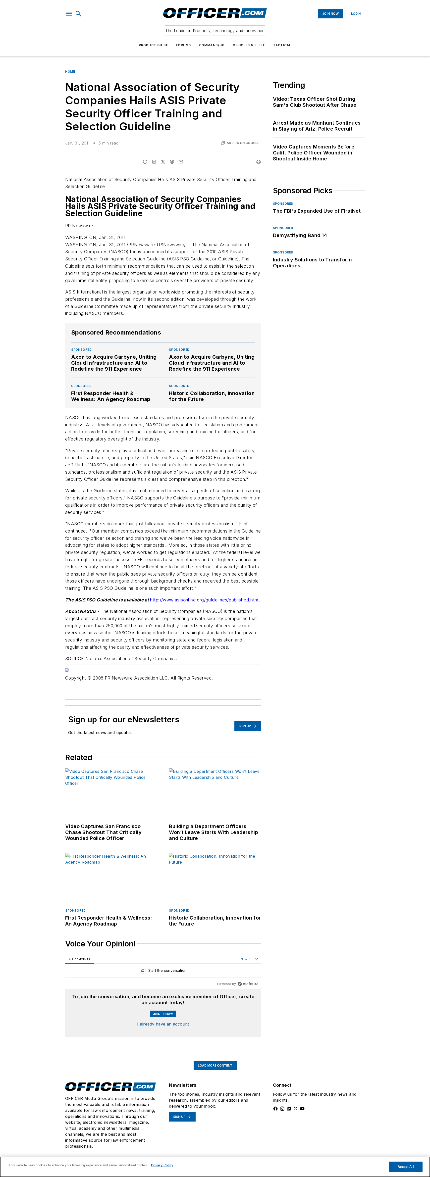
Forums (183, 45)
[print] (258, 161)
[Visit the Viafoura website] (248, 984)
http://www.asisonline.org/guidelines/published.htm (204, 599)
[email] (180, 161)
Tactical (282, 45)
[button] (69, 13)
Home (70, 71)
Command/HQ (212, 45)
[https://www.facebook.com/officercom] (275, 1108)
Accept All (406, 1167)
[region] (163, 972)
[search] (78, 13)
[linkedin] (154, 161)
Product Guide (153, 45)
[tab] (79, 959)
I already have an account (163, 1024)
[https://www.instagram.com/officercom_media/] (282, 1108)
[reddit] (171, 161)
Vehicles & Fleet (249, 45)
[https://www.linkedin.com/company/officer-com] (288, 1108)
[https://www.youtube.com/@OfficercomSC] (302, 1108)
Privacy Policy (162, 1165)
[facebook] (145, 161)
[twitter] (163, 161)
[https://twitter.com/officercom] (295, 1108)
